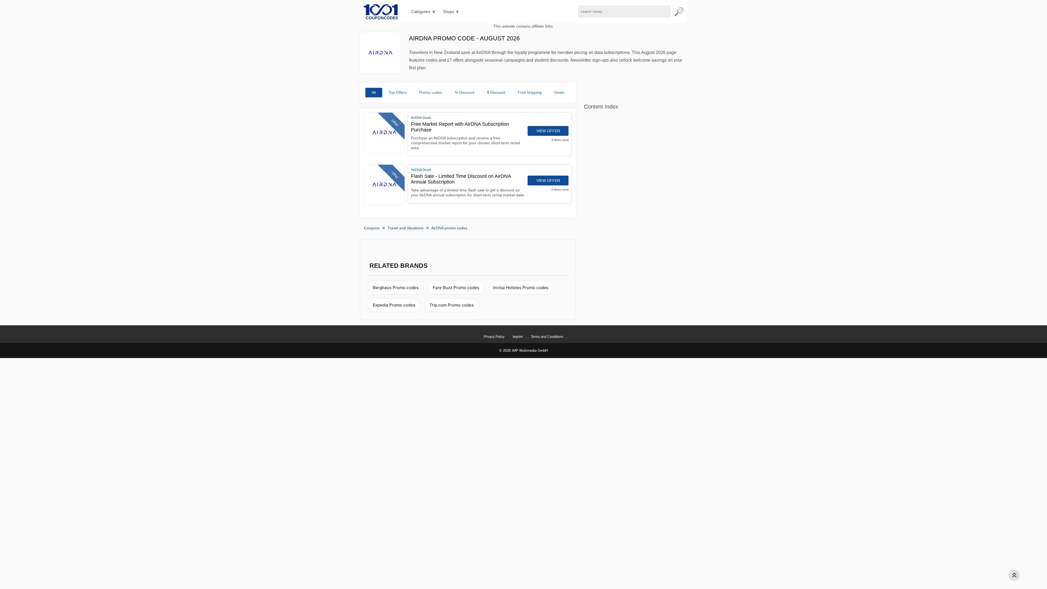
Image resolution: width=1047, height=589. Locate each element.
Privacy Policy (494, 337)
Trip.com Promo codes (451, 305)
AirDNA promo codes (449, 228)
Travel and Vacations (405, 228)
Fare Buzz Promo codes (456, 287)
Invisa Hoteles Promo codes (520, 287)
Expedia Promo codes (394, 305)
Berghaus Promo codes (396, 287)
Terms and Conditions (547, 337)
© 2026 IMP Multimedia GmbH (523, 350)
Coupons (372, 228)
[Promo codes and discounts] (381, 11)
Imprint (518, 337)
